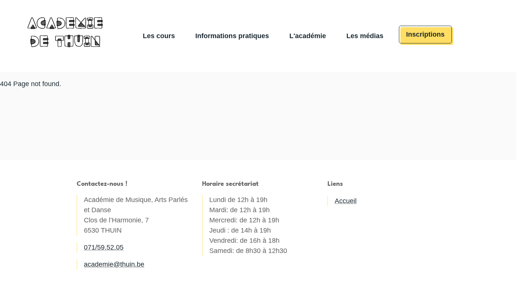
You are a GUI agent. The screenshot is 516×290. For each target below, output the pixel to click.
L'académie (307, 36)
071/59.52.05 (104, 247)
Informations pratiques (232, 36)
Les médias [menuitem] (364, 36)
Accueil (346, 201)
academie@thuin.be (114, 264)
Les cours (159, 36)
